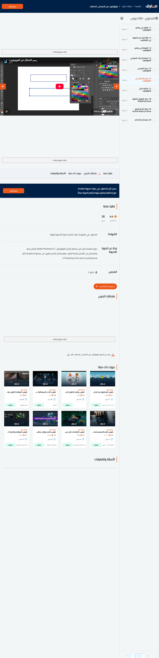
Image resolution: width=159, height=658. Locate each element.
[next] (3, 86)
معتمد (96, 405)
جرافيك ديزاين (127, 6)
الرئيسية (138, 6)
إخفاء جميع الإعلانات (59, 51)
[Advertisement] (60, 32)
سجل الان (12, 6)
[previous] (116, 86)
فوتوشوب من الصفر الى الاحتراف (104, 6)
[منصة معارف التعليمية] (151, 6)
